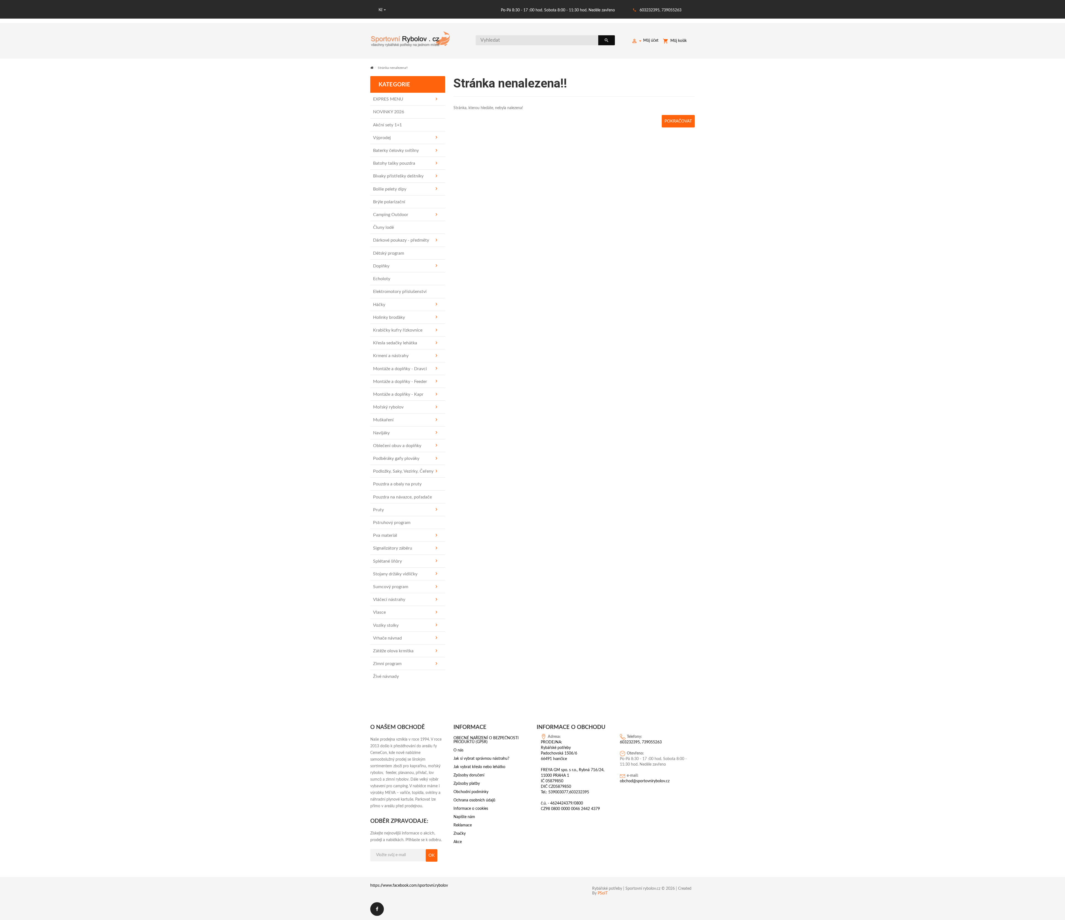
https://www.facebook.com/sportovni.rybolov (409, 886)
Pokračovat (678, 121)
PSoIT (603, 893)
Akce (457, 842)
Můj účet (650, 40)
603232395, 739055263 (660, 10)
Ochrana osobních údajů (474, 800)
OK (431, 855)
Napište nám (464, 817)
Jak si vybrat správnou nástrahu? (481, 759)
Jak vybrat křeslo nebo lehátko (479, 767)
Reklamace (462, 825)
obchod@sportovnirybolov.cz (645, 781)
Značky (459, 834)
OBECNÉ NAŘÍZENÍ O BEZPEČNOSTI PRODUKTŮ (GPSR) (486, 740)
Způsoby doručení (468, 775)
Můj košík (678, 41)
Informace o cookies (470, 809)
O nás (458, 750)
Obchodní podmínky (470, 792)
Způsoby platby (466, 784)
